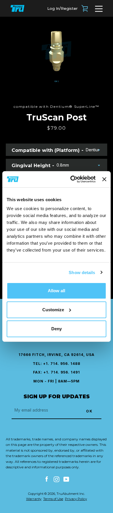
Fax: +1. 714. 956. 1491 (56, 372)
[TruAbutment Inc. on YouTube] (66, 479)
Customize (53, 309)
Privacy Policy (76, 499)
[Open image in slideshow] (56, 55)
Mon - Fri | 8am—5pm (56, 381)
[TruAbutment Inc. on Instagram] (56, 479)
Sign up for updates (56, 396)
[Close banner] (104, 179)
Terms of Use (53, 499)
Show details (82, 272)
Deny (56, 328)
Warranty (33, 499)
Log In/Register (62, 8)
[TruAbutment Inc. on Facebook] (47, 479)
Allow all (56, 290)
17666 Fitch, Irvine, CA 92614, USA (56, 354)
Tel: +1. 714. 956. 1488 (56, 363)
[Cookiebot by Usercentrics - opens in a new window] (72, 179)
